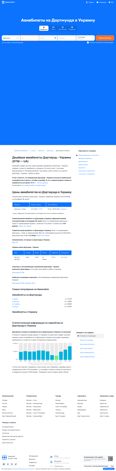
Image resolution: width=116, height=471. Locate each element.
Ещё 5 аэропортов (83, 416)
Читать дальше (42, 183)
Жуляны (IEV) (30, 283)
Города (58, 396)
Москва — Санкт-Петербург (35, 413)
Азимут (4, 406)
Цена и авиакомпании (87, 357)
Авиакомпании (83, 161)
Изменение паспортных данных (12, 436)
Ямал (4, 410)
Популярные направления (86, 171)
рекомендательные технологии (24, 469)
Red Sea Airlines (7, 413)
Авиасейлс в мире (107, 396)
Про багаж (5, 433)
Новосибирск (59, 403)
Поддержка (33, 462)
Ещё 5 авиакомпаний (9, 416)
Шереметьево (82, 400)
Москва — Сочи (31, 400)
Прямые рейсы (83, 164)
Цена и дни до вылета (87, 344)
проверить (63, 209)
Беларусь (103, 400)
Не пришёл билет (8, 427)
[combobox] (11, 38)
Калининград (59, 413)
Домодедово (81, 410)
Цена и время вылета (87, 352)
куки (12, 469)
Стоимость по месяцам (88, 336)
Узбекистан (103, 410)
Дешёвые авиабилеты (85, 158)
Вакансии (32, 459)
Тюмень (58, 410)
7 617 (40, 209)
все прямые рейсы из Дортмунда (34, 185)
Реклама (32, 465)
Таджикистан (104, 406)
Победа (4, 400)
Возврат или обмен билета (11, 430)
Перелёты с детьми (8, 439)
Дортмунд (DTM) (18, 272)
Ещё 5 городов (60, 416)
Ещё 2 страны (104, 416)
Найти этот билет (25, 226)
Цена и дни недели (86, 348)
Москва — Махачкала (33, 410)
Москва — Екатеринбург (34, 416)
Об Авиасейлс (33, 456)
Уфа (78, 413)
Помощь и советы (9, 422)
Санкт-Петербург (61, 406)
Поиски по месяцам (86, 340)
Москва (57, 400)
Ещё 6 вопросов (7, 443)
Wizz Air (15, 242)
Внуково (80, 403)
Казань (79, 406)
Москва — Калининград (34, 403)
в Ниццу (15, 306)
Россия (4, 403)
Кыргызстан (104, 413)
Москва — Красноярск (33, 406)
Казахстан (103, 403)
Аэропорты (81, 167)
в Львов (15, 299)
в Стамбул (16, 304)
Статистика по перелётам (86, 174)
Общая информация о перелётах (88, 155)
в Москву (15, 301)
